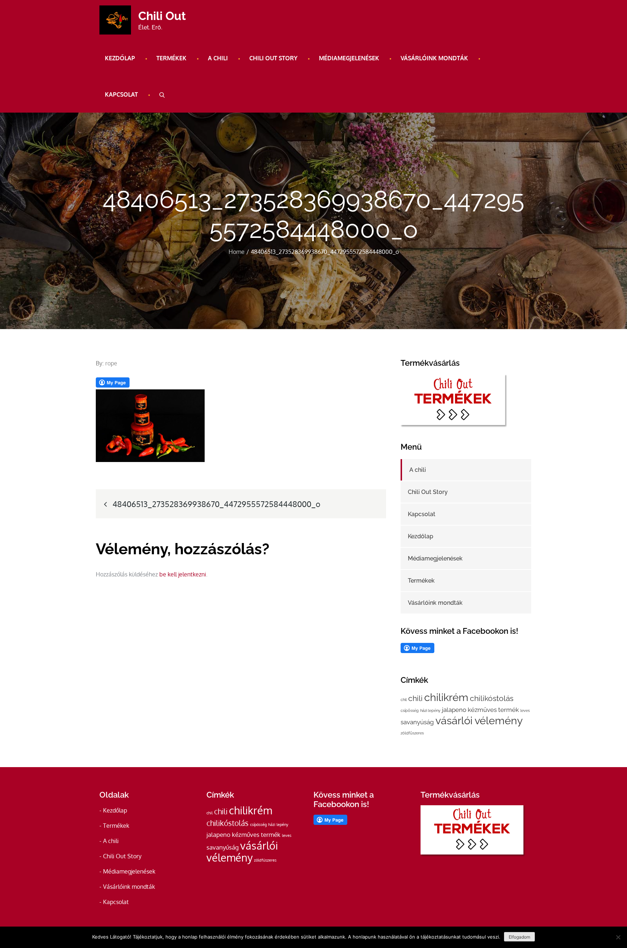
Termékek (171, 58)
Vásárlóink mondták (434, 58)
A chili (218, 58)
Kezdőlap (120, 58)
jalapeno (454, 709)
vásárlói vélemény (479, 720)
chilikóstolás (491, 698)
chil (404, 699)
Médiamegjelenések (349, 58)
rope (111, 363)
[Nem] (618, 937)
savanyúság (417, 722)
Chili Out (162, 16)
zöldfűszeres (412, 733)
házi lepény (430, 710)
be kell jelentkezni (182, 574)
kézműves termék (493, 709)
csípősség (410, 710)
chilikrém (446, 697)
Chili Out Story (273, 58)
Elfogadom (519, 937)
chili (415, 698)
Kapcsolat (121, 94)
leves (525, 710)
